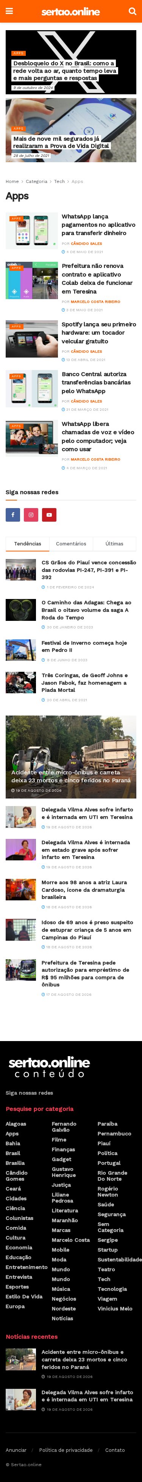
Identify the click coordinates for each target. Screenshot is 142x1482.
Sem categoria (110, 1227)
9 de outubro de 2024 (33, 88)
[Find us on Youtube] (49, 515)
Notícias (62, 1318)
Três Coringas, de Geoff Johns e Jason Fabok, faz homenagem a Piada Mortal (85, 682)
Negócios (64, 1299)
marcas (61, 1230)
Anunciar (16, 1450)
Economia (19, 1247)
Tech (59, 181)
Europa (15, 1306)
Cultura (15, 1238)
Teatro (106, 1269)
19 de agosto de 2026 (38, 790)
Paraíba (107, 1124)
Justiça (61, 1185)
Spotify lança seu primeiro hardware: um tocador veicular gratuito (99, 333)
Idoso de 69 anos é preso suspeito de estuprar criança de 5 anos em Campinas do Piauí (87, 929)
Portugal (109, 1163)
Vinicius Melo (115, 1308)
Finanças (63, 1149)
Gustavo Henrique (64, 1172)
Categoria (36, 181)
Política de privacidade (66, 1450)
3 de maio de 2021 (84, 310)
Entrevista (19, 1277)
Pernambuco (114, 1133)
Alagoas (16, 1124)
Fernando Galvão (64, 1127)
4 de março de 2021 (86, 468)
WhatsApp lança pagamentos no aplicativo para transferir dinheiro (98, 225)
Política (107, 1153)
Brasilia (15, 1163)
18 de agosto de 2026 (68, 907)
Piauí (104, 1143)
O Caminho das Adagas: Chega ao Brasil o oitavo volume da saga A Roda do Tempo (86, 609)
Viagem (107, 1299)
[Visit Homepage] (71, 11)
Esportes (17, 1287)
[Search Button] (132, 11)
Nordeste (64, 1308)
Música (61, 1289)
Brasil (13, 1153)
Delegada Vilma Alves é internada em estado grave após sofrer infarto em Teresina (86, 849)
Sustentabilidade (120, 1259)
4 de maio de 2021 (84, 252)
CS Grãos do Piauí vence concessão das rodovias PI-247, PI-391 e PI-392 (89, 569)
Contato (115, 1450)
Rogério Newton (108, 1192)
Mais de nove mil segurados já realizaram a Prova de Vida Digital (61, 142)
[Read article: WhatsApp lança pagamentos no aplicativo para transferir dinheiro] (32, 231)
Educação (18, 1257)
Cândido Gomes (17, 1176)
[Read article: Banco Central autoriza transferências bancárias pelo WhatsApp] (32, 388)
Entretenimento (27, 1267)
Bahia (13, 1143)
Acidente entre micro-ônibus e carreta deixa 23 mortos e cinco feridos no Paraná (71, 776)
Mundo (61, 1269)
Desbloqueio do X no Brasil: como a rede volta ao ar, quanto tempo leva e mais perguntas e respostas (64, 70)
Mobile (60, 1250)
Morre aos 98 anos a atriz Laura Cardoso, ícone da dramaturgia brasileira (84, 889)
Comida (16, 1228)
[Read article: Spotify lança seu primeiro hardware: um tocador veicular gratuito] (32, 339)
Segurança (112, 1214)
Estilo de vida (24, 1296)
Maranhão (65, 1220)
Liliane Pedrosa (62, 1198)
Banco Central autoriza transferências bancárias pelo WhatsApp (96, 382)
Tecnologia (112, 1289)
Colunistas (19, 1218)
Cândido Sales (86, 243)
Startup (108, 1250)
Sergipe (108, 1240)
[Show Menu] (9, 11)
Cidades (16, 1198)
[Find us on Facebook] (13, 515)
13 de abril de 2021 (85, 360)
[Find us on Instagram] (31, 515)
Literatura (65, 1210)
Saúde (106, 1204)
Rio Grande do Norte (112, 1176)
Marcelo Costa (71, 1240)
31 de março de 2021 (86, 409)
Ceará (13, 1189)
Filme (59, 1139)
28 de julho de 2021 (31, 156)
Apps (18, 53)
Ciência (15, 1208)
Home (12, 181)
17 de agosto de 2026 (68, 994)
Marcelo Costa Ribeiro (95, 301)
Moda (59, 1259)
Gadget (61, 1159)
